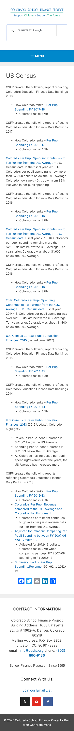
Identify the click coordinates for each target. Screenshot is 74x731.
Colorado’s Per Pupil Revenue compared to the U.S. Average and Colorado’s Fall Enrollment (38, 509)
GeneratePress (40, 725)
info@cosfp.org (31, 650)
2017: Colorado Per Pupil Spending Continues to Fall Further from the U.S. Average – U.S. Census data (33, 304)
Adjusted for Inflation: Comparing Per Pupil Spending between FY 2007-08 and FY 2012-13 (41, 535)
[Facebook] (21, 581)
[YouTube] (36, 701)
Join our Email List (37, 690)
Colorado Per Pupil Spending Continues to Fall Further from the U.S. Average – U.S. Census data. (35, 233)
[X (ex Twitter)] (25, 701)
